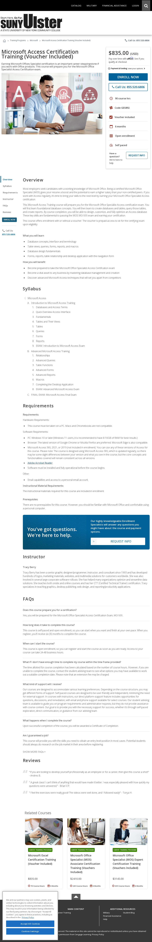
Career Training (64, 912)
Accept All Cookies (30, 923)
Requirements (10, 192)
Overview (7, 179)
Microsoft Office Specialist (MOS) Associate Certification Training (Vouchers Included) (85, 864)
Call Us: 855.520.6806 (137, 40)
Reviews (7, 212)
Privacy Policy (98, 934)
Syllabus (7, 186)
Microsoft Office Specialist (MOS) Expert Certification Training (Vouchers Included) (128, 862)
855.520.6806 (8, 234)
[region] (30, 915)
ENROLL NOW (128, 77)
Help (105, 919)
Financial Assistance (112, 916)
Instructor (8, 199)
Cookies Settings (30, 931)
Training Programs (18, 40)
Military (106, 912)
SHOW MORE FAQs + (34, 751)
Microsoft (34, 40)
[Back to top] (76, 908)
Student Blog (128, 912)
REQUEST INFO (137, 155)
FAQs (5, 205)
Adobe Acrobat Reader (40, 463)
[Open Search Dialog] (146, 5)
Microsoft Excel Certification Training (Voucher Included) (42, 859)
